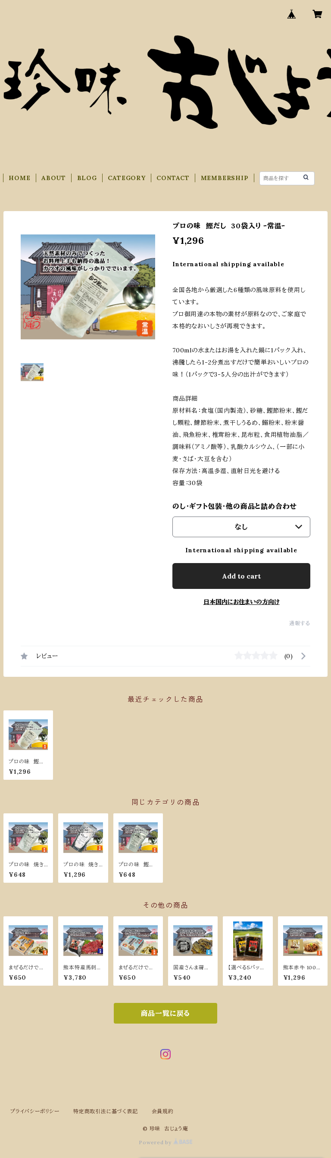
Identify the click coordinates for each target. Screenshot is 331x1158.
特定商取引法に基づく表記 (105, 1111)
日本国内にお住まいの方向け (241, 602)
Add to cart (241, 576)
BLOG (87, 178)
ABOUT (53, 178)
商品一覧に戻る (165, 1013)
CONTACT (173, 178)
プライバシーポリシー (34, 1111)
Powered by (156, 1142)
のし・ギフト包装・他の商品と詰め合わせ (234, 506)
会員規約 (163, 1111)
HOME (19, 178)
